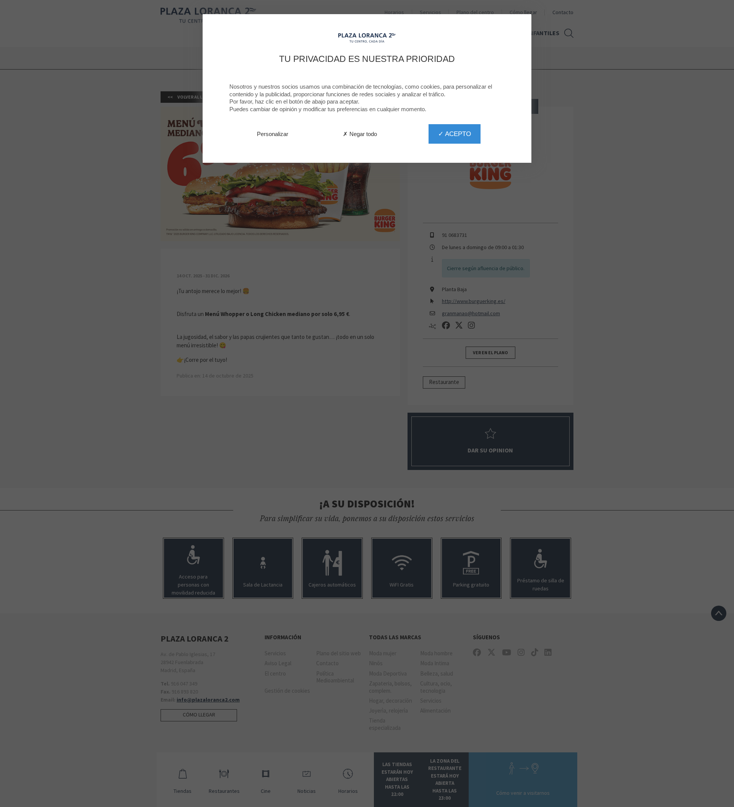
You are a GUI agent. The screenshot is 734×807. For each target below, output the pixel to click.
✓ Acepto (454, 134)
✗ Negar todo (360, 134)
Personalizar (272, 134)
